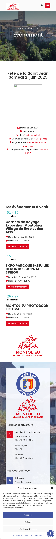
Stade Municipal (32, 135)
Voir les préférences (28, 529)
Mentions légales (35, 535)
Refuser (28, 522)
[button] (52, 488)
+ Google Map (40, 138)
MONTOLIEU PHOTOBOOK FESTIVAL (27, 307)
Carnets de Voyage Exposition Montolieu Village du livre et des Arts (24, 227)
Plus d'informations (17, 246)
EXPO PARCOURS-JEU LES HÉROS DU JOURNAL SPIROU (27, 269)
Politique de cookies (20, 535)
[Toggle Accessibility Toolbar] (50, 533)
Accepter (28, 515)
